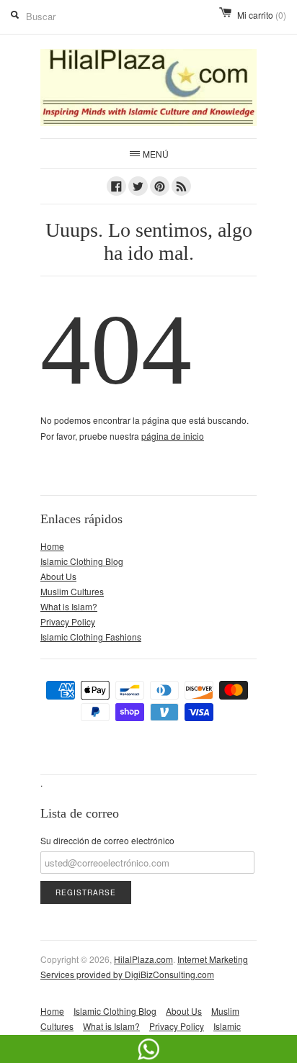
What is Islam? (68, 606)
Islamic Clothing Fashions (90, 636)
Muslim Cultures (72, 591)
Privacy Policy (67, 621)
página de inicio (172, 436)
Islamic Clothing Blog (81, 561)
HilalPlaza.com (143, 959)
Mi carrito (261, 15)
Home (52, 546)
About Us (58, 576)
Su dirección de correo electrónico (107, 840)
